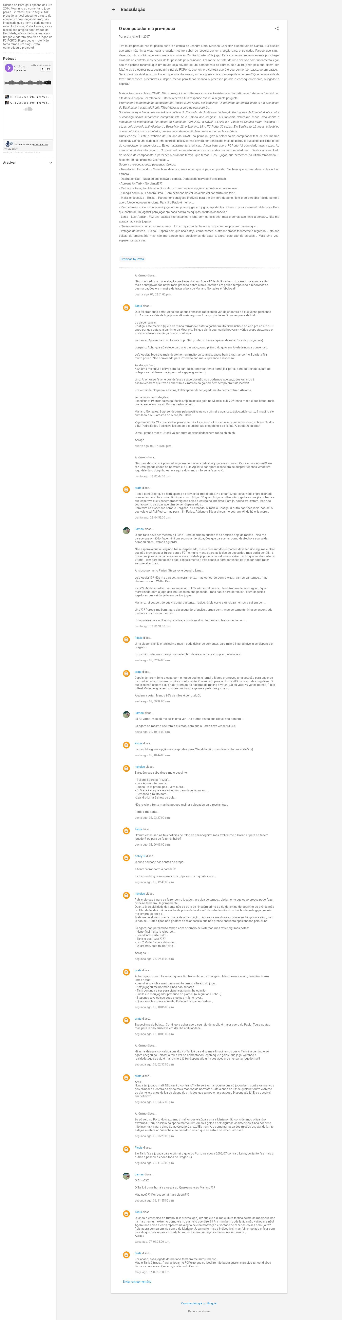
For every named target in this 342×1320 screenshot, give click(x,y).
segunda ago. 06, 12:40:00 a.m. (154, 882)
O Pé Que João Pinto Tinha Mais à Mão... (22, 152)
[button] (277, 29)
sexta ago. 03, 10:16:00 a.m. (152, 732)
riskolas (140, 766)
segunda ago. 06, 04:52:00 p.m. (154, 1102)
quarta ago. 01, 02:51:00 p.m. (153, 294)
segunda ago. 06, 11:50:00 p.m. (154, 1163)
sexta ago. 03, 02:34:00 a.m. (152, 660)
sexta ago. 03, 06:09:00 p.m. (152, 844)
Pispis (138, 638)
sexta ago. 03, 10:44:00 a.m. (152, 755)
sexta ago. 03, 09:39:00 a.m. (152, 701)
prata (138, 488)
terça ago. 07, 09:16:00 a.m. (152, 1272)
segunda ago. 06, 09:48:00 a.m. (154, 959)
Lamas (139, 529)
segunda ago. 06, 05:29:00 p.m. (154, 1136)
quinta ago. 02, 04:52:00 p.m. (153, 517)
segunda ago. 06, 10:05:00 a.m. (154, 1007)
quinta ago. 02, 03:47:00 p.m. (153, 476)
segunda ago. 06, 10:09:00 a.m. (154, 1034)
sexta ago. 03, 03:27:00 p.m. (152, 817)
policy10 (140, 856)
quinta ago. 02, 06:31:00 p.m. (153, 626)
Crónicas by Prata (132, 259)
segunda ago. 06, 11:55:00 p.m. (154, 1200)
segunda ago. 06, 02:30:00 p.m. (154, 1064)
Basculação (133, 9)
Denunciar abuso (199, 1311)
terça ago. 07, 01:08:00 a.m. (152, 1241)
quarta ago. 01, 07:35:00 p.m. (153, 446)
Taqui (138, 306)
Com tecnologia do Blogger (199, 1303)
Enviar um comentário (137, 1281)
